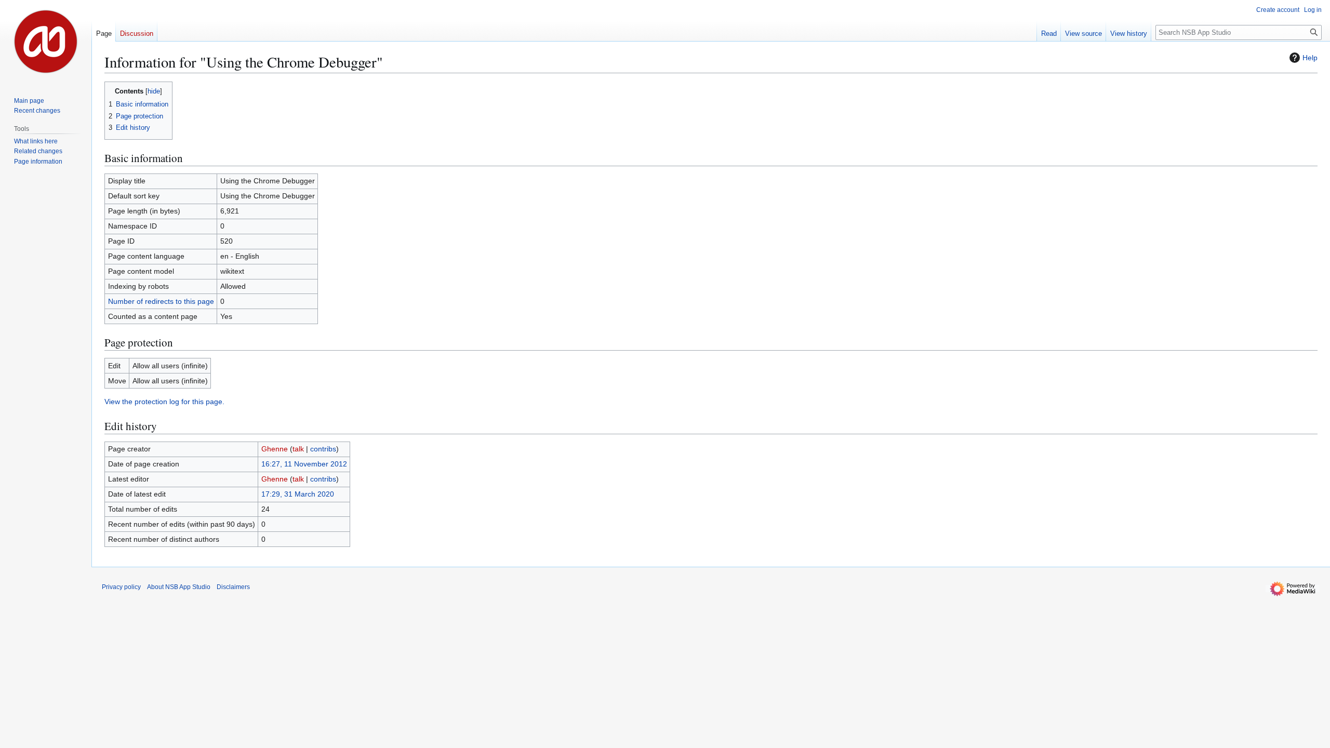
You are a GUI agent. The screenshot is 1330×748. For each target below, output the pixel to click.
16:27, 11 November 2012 (304, 464)
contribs (323, 449)
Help (1310, 58)
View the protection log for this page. (164, 401)
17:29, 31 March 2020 (297, 494)
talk (298, 449)
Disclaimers (233, 587)
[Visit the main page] (45, 41)
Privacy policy (121, 587)
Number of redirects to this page (161, 301)
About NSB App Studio (178, 587)
